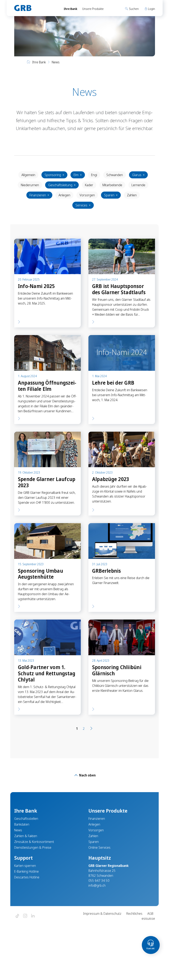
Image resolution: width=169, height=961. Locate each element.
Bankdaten (21, 824)
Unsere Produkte (93, 9)
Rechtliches (134, 913)
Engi (94, 175)
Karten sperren (25, 865)
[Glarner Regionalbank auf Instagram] (25, 916)
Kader (89, 185)
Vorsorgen (87, 195)
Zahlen (132, 195)
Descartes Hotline (26, 877)
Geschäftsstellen (26, 818)
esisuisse (148, 918)
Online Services (99, 847)
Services (83, 205)
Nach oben (87, 775)
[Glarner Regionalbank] (35, 8)
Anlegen (64, 195)
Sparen (111, 195)
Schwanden (114, 175)
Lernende (138, 185)
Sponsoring (54, 175)
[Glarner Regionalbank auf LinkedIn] (33, 916)
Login (151, 9)
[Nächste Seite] (91, 728)
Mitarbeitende (112, 185)
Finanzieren (39, 195)
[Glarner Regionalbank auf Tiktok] (17, 916)
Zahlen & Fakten (25, 836)
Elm (78, 175)
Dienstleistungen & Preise (32, 847)
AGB (150, 913)
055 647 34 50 (98, 880)
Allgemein (28, 175)
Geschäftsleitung (62, 185)
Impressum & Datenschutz (102, 913)
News (18, 830)
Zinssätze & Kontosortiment (34, 841)
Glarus (138, 175)
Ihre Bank (70, 9)
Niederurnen (30, 185)
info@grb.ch (97, 885)
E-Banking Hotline (26, 871)
